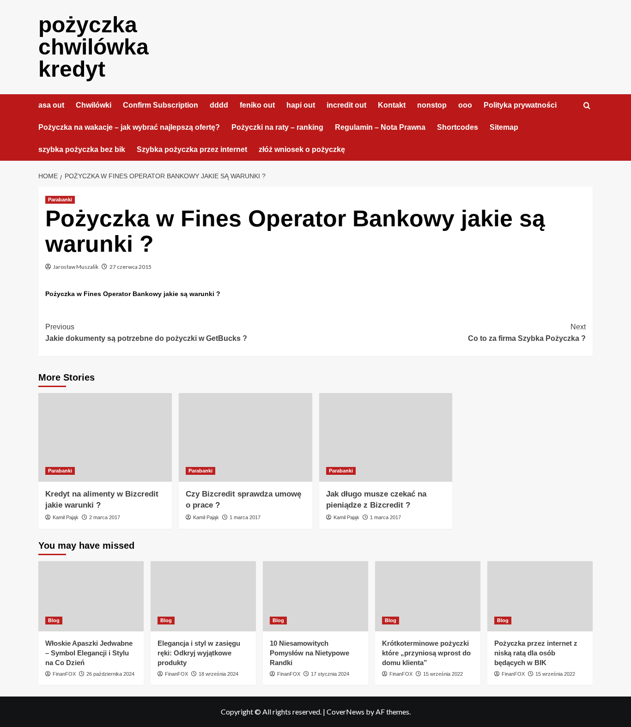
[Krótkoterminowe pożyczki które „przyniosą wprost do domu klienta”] (427, 596)
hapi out (300, 105)
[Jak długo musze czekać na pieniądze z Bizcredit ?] (386, 437)
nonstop (432, 105)
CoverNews (345, 711)
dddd (219, 105)
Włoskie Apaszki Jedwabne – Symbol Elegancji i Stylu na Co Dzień (89, 652)
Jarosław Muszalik (75, 266)
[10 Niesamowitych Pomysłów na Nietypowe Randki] (315, 596)
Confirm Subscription (160, 105)
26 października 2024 (110, 674)
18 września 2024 (218, 674)
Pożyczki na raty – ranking (277, 127)
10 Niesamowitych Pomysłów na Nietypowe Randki (309, 652)
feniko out (257, 105)
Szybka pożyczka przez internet (192, 149)
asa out (51, 105)
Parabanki (60, 199)
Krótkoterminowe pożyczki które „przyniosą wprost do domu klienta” (426, 652)
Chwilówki (93, 105)
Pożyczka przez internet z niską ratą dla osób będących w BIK (535, 652)
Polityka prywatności (520, 105)
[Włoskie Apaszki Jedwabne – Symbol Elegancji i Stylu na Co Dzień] (91, 596)
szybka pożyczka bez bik (81, 149)
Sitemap (504, 127)
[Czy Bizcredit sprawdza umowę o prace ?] (245, 437)
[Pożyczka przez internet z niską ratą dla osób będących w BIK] (540, 596)
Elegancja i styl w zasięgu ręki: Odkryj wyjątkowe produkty (199, 652)
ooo (465, 105)
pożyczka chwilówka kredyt (93, 46)
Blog (54, 620)
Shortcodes (457, 127)
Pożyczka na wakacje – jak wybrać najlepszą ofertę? (129, 127)
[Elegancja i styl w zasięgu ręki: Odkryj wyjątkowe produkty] (203, 596)
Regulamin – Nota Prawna (380, 127)
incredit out (346, 105)
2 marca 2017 (104, 517)
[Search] (587, 106)
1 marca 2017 (245, 517)
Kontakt (392, 105)
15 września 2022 (443, 674)
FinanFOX (64, 674)
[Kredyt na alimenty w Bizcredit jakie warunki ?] (105, 437)
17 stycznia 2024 (330, 674)
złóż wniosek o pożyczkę (302, 149)
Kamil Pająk (66, 517)
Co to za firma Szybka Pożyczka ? (527, 333)
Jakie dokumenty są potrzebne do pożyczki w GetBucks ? (146, 333)
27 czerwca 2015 (130, 266)
